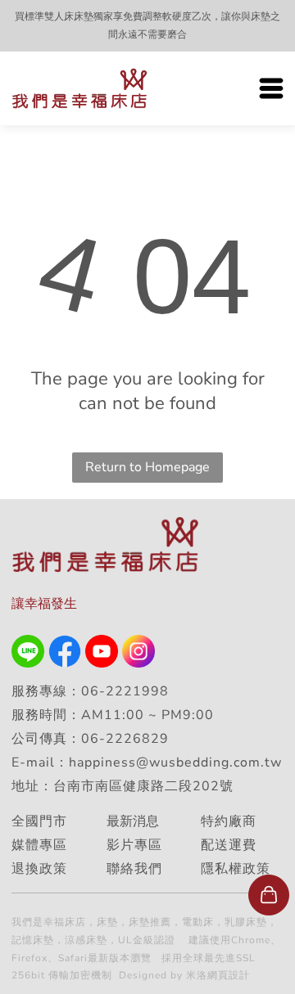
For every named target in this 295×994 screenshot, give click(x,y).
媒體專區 (39, 845)
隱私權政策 (235, 869)
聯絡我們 (134, 869)
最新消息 (133, 821)
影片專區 (134, 845)
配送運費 (228, 845)
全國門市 (39, 821)
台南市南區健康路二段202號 (145, 786)
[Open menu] (271, 88)
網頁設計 (228, 975)
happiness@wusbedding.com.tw (175, 762)
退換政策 (39, 869)
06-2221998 (125, 691)
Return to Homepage (147, 467)
